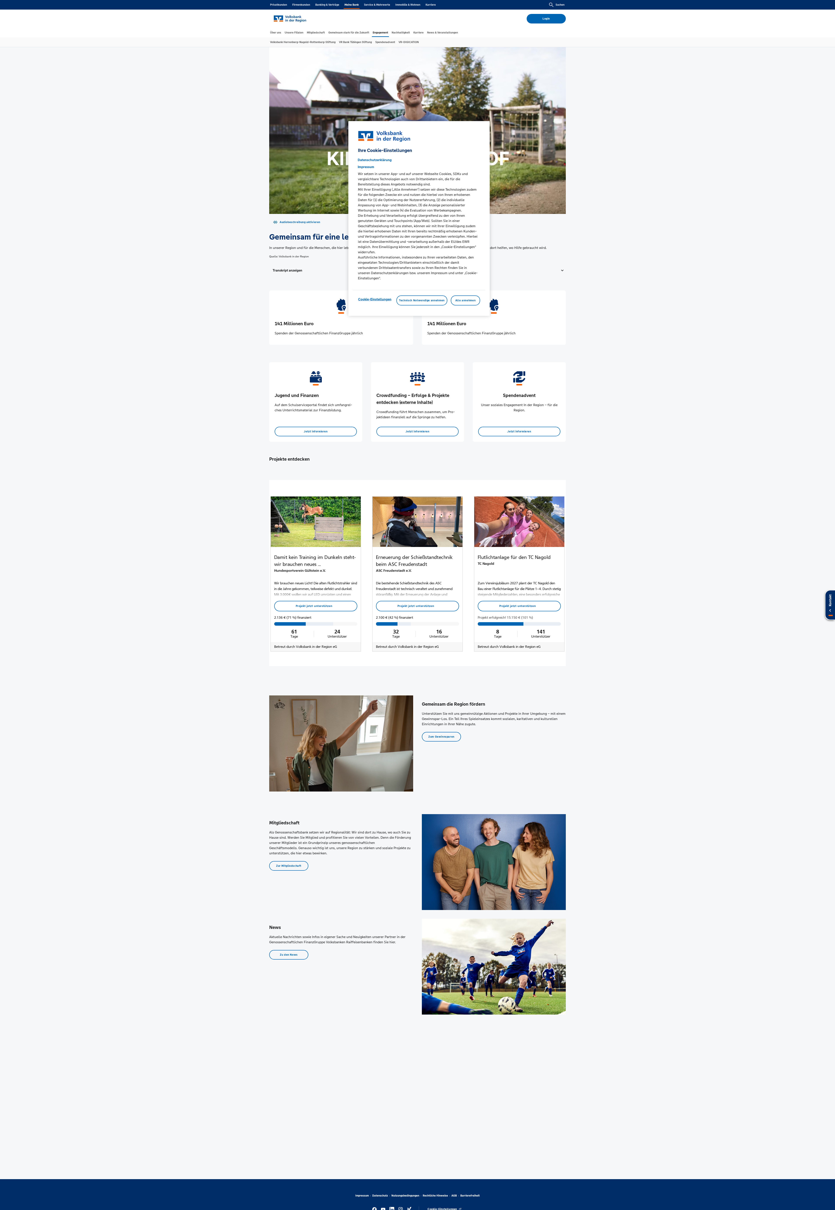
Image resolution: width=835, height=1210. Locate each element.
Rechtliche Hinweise (435, 1195)
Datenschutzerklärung (375, 160)
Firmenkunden (301, 5)
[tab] (275, 32)
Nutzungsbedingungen (405, 1195)
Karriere (431, 5)
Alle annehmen (465, 300)
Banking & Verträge (327, 5)
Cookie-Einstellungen (374, 299)
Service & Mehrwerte (377, 5)
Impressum (362, 1195)
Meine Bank (351, 5)
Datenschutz (380, 1195)
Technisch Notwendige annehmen (422, 300)
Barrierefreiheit (470, 1195)
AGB (454, 1195)
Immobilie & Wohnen (407, 5)
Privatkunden (278, 5)
